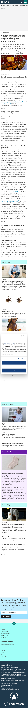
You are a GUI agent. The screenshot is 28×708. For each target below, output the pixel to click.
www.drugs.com (5, 103)
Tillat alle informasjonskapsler (14, 362)
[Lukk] (26, 599)
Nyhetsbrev (3, 652)
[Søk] (21, 2)
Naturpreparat (23, 5)
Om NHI (3, 629)
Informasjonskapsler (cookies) (7, 644)
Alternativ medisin (13, 5)
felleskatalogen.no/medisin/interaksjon (11, 102)
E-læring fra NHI (4, 635)
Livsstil (6, 5)
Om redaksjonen (4, 631)
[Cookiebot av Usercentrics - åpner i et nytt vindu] (20, 336)
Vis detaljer (21, 358)
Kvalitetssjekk (24, 74)
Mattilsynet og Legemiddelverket (9, 201)
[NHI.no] (2, 5)
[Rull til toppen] (14, 623)
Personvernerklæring (5, 646)
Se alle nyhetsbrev (5, 609)
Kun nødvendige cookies (14, 370)
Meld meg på (6, 616)
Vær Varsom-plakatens (15, 680)
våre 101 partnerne (9, 343)
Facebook (3, 654)
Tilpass (13, 366)
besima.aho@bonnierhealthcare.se (11, 689)
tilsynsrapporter (12, 191)
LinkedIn (3, 656)
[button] (25, 2)
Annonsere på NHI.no (5, 633)
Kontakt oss (3, 637)
